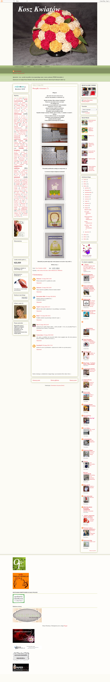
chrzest (23, 109)
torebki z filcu (18, 201)
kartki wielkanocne (52, 270)
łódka (24, 156)
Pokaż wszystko (92, 550)
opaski (21, 161)
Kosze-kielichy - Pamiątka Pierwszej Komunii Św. (92, 168)
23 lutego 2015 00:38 (48, 335)
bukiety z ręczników (18, 106)
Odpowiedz (39, 283)
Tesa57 (38, 306)
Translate (87, 112)
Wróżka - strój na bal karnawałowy (88, 227)
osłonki (25, 161)
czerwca (87, 199)
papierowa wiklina (18, 167)
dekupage (16, 117)
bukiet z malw (23, 104)
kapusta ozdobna (23, 129)
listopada (87, 190)
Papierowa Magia (88, 450)
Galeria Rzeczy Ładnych (87, 380)
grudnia (87, 188)
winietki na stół (17, 212)
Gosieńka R (39, 345)
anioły (20, 98)
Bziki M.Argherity (88, 274)
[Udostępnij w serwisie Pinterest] (59, 268)
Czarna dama (39, 335)
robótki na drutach (18, 190)
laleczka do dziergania (19, 152)
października (88, 192)
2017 (85, 181)
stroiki (21, 196)
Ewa (37, 324)
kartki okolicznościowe (42, 270)
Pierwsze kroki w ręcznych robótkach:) (89, 528)
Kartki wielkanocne (88, 222)
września (87, 194)
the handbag (92, 406)
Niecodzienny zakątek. (87, 416)
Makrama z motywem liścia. (92, 277)
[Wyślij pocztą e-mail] (52, 268)
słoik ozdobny (19, 195)
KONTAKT (47, 66)
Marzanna (22, 157)
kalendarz (16, 129)
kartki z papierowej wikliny (20, 133)
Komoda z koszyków (88, 511)
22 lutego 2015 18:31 (45, 315)
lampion (16, 153)
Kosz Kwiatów (17, 71)
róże (26, 191)
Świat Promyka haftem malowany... (88, 340)
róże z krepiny (21, 192)
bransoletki (16, 102)
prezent (17, 177)
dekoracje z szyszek (19, 115)
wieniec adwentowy (21, 210)
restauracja (23, 188)
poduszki (23, 175)
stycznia (87, 232)
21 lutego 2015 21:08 (46, 278)
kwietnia (87, 203)
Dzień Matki (23, 121)
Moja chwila (86, 485)
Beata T (38, 315)
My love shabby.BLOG (87, 473)
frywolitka (23, 125)
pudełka (18, 184)
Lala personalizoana (92, 464)
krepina (21, 141)
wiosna (24, 212)
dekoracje (18, 114)
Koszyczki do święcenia (91, 151)
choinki (18, 108)
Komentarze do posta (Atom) (57, 385)
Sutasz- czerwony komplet (92, 520)
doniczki (16, 119)
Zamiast (85, 461)
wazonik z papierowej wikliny (20, 206)
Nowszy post (36, 380)
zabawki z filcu (17, 213)
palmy (18, 163)
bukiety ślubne (21, 105)
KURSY (29, 66)
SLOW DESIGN (87, 439)
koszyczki (17, 136)
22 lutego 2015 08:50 (51, 296)
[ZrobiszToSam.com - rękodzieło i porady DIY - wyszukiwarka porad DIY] (20, 90)
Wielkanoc (60, 270)
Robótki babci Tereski (89, 310)
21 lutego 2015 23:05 (46, 287)
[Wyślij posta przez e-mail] (50, 268)
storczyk (16, 196)
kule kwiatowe (21, 145)
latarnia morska (17, 156)
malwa (15, 157)
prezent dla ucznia (18, 179)
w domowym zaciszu (89, 368)
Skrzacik (92, 497)
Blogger (65, 625)
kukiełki (26, 143)
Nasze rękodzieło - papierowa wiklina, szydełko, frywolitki (88, 287)
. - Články (86, 264)
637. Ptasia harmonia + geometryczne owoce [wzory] (92, 303)
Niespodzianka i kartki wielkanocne (88, 218)
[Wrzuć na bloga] (54, 268)
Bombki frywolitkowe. (92, 313)
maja (86, 201)
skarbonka (25, 194)
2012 (85, 239)
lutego (86, 207)
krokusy (16, 142)
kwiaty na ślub (23, 146)
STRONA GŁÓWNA (19, 66)
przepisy (18, 183)
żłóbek (19, 216)
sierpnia (87, 196)
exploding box (24, 123)
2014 (85, 234)
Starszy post (73, 380)
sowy (25, 195)
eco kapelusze (18, 122)
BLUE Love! (92, 541)
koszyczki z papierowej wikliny (20, 138)
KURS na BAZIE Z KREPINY (90, 129)
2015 (85, 186)
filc (17, 125)
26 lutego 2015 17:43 (47, 345)
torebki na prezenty (20, 199)
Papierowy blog (87, 540)
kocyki (15, 134)
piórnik (17, 174)
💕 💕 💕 (92, 418)
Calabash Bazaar (88, 404)
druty (21, 119)
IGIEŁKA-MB (86, 299)
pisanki (23, 174)
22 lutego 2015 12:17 (45, 306)
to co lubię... (86, 428)
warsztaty (16, 205)
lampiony (24, 154)
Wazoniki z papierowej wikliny (91, 145)
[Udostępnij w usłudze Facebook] (57, 268)
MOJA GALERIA (38, 66)
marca (86, 205)
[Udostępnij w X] (56, 268)
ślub (26, 198)
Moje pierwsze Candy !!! (92, 121)
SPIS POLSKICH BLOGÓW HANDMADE (87, 508)
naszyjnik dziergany (19, 160)
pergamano (23, 171)
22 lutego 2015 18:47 (44, 324)
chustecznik (17, 110)
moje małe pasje (87, 496)
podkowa (16, 175)
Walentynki (23, 203)
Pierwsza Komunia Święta (20, 172)
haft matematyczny (20, 127)
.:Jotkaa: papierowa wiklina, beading (88, 516)
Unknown (38, 278)
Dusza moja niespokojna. (87, 393)
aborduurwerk (87, 351)
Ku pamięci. (92, 329)
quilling (20, 186)
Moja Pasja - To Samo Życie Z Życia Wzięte (89, 363)
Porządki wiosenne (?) (88, 213)
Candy (25, 106)
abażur (15, 98)
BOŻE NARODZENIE (20, 100)
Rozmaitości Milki (40, 296)
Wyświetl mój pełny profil (18, 73)
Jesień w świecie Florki (92, 384)
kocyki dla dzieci (22, 134)
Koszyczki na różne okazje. (92, 453)
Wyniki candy (91, 158)
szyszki (22, 198)
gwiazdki (16, 126)
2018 (85, 179)
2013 (85, 236)
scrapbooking (17, 194)
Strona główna (55, 380)
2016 (85, 184)
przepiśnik (25, 183)
